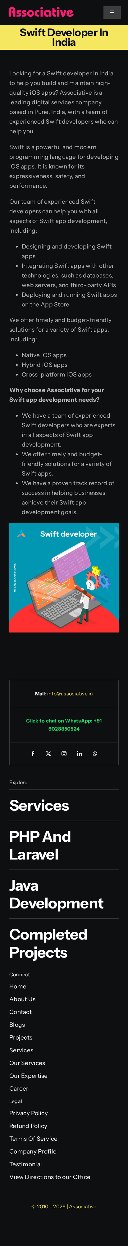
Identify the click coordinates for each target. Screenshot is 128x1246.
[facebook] (33, 754)
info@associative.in (70, 693)
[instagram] (64, 754)
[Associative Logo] (41, 9)
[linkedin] (79, 754)
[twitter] (48, 754)
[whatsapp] (95, 754)
